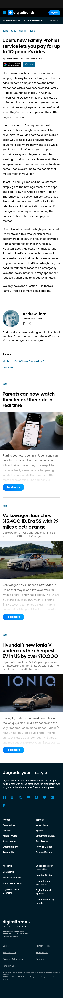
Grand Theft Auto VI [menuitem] (12, 20)
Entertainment (10, 847)
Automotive (9, 852)
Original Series (44, 852)
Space (39, 830)
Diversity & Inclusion (13, 959)
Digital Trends (17, 16)
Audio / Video (10, 836)
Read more (13, 487)
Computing (9, 825)
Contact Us (8, 871)
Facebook (4, 797)
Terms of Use (9, 965)
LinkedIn (52, 797)
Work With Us (9, 952)
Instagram (12, 797)
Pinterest (44, 797)
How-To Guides (44, 847)
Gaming (7, 830)
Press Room (42, 952)
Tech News (8, 367)
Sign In (54, 12)
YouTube (28, 797)
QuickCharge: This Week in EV (29, 361)
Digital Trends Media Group (18, 977)
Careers (7, 945)
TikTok (36, 797)
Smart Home (9, 841)
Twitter (20, 797)
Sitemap (40, 959)
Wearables (42, 825)
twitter (29, 323)
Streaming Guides (45, 836)
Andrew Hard (11, 58)
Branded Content (44, 875)
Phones (6, 820)
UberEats (9, 234)
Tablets (40, 820)
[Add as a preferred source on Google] (12, 64)
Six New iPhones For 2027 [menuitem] (36, 20)
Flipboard (4, 805)
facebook (24, 323)
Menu (4, 12)
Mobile (6, 361)
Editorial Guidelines (12, 883)
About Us (7, 865)
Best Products (43, 841)
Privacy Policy (43, 945)
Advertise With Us (12, 877)
